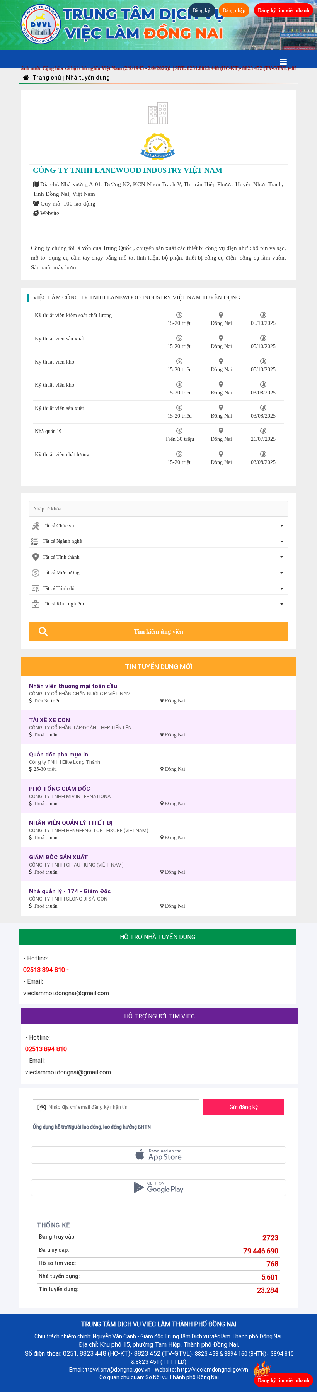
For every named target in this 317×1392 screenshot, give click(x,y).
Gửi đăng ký (244, 1107)
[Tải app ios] (158, 1155)
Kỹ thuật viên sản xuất (59, 339)
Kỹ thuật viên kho (54, 362)
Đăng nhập (234, 10)
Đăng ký (202, 10)
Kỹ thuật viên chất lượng (62, 454)
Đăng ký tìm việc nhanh (283, 10)
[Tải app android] (158, 1188)
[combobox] (158, 526)
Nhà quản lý (48, 431)
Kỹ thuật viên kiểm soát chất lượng (73, 315)
